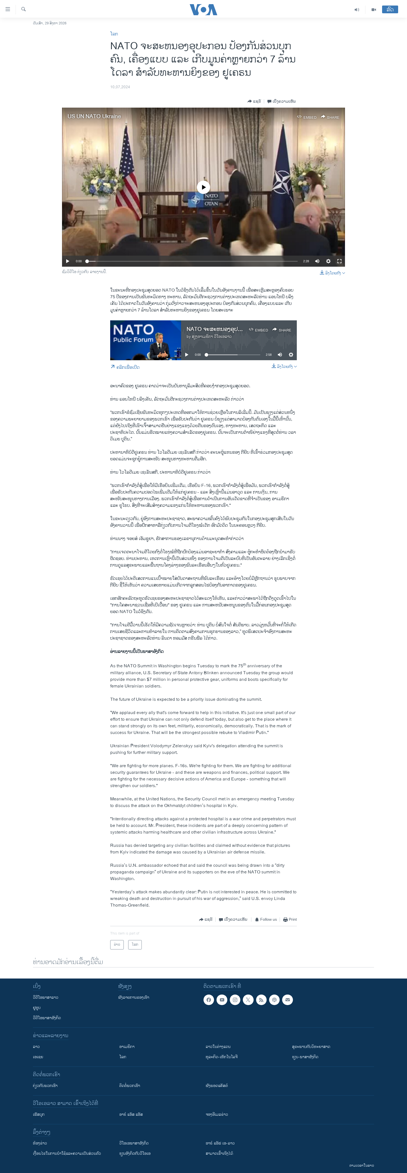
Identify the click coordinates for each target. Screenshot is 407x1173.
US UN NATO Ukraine (94, 116)
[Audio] (357, 10)
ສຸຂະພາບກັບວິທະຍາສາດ (311, 1047)
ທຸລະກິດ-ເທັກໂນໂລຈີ (222, 1057)
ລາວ (36, 1047)
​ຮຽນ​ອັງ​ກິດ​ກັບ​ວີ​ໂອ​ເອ (135, 1153)
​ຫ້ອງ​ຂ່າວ (40, 1143)
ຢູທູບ (37, 1008)
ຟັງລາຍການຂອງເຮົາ (133, 997)
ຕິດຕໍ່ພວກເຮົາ (129, 1086)
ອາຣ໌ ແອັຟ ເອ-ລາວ (220, 1143)
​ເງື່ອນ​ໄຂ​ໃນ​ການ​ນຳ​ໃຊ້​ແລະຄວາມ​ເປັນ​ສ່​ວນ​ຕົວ (67, 1153)
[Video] (373, 10)
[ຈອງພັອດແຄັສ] (287, 1000)
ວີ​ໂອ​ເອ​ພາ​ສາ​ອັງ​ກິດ (134, 1143)
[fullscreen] (339, 261)
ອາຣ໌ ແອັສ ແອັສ (131, 1114)
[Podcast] (274, 1000)
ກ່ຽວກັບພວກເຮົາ (45, 1086)
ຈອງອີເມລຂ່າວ (217, 1114)
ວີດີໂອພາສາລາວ (45, 997)
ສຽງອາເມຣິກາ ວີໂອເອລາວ (212, 336)
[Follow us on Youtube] (222, 1000)
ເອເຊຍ (38, 1057)
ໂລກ (114, 34)
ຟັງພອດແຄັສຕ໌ (217, 1086)
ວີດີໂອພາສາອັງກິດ (47, 1018)
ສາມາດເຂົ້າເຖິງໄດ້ (219, 1153)
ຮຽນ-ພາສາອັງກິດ (305, 1057)
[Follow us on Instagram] (235, 1000)
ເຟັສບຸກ (39, 1114)
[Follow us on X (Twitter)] (248, 1000)
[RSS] (261, 1000)
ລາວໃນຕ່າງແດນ (218, 1047)
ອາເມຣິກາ (127, 1047)
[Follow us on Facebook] (209, 1000)
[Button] (254, 101)
